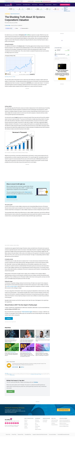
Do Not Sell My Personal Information (63, 434)
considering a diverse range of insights (36, 374)
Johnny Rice (28, 338)
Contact (25, 426)
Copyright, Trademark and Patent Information (40, 434)
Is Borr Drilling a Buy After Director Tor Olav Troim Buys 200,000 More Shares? (11, 354)
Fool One (36, 427)
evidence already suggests (12, 286)
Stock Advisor (37, 421)
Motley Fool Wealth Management (65, 421)
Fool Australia (45, 420)
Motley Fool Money (38, 429)
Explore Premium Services (15, 13)
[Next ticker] (62, 9)
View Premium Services (64, 409)
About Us (25, 420)
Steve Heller (8, 25)
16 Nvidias (36, 382)
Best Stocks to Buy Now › (65, 4)
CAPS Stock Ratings (54, 420)
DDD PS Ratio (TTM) (8, 76)
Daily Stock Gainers (66, 10)
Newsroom (26, 424)
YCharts (14, 76)
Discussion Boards (54, 421)
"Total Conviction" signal (27, 311)
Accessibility (59, 1)
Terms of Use (8, 434)
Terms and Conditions (52, 434)
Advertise (26, 427)
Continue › (9, 318)
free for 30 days (9, 374)
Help (68, 1)
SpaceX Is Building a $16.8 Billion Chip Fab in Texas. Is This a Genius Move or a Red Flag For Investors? (42, 354)
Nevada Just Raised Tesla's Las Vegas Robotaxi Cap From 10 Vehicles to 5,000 (11, 340)
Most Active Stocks (66, 8)
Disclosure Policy (20, 434)
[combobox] (14, 1)
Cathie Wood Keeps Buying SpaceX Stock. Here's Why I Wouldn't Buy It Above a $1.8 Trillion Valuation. (26, 340)
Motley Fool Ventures (63, 423)
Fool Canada (45, 421)
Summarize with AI (25, 28)
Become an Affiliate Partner (64, 426)
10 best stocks (28, 192)
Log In (64, 1)
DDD (25, 34)
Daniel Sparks (12, 338)
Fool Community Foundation (64, 424)
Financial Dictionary (54, 424)
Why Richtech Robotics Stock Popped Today (43, 340)
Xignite (13, 426)
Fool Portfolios (37, 426)
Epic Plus (36, 424)
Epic (35, 423)
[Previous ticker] (5, 9)
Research (26, 423)
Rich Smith (43, 338)
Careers (25, 421)
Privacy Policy (14, 434)
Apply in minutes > (62, 78)
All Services (37, 420)
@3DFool (22, 367)
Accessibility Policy (28, 434)
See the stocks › (11, 196)
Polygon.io (16, 426)
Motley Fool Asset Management (65, 420)
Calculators (53, 423)
